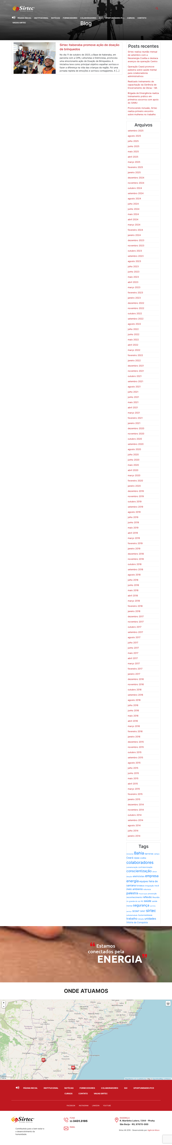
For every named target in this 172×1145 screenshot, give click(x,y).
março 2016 (134, 726)
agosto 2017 (134, 637)
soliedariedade (131, 915)
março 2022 (134, 350)
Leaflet (139, 1079)
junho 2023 (133, 271)
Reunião (156, 897)
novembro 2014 (136, 809)
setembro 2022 (136, 318)
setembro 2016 (135, 694)
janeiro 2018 (134, 611)
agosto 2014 (134, 825)
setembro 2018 (135, 569)
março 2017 (134, 663)
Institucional (41, 18)
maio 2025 (133, 151)
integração (149, 886)
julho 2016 (133, 705)
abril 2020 (133, 470)
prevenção (152, 894)
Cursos (131, 18)
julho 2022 (133, 329)
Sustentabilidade (145, 915)
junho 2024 (133, 209)
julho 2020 (133, 454)
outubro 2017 (134, 627)
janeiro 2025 (134, 172)
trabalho (131, 918)
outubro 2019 (134, 501)
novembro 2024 (136, 183)
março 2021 (134, 412)
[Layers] (168, 1003)
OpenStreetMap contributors (162, 1079)
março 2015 (134, 788)
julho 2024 (133, 203)
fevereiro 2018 (135, 606)
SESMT (135, 911)
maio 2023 (133, 277)
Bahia (139, 853)
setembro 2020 (136, 444)
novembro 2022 (136, 308)
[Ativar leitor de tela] (13, 17)
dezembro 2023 (136, 240)
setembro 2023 (136, 256)
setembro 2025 (136, 130)
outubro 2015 (134, 752)
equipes (143, 881)
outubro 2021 (134, 376)
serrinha (152, 906)
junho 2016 (133, 710)
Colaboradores (88, 18)
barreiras (149, 854)
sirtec (151, 910)
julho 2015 (133, 768)
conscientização (139, 871)
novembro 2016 (136, 684)
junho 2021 (133, 397)
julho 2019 (133, 517)
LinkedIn (95, 1106)
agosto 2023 (134, 261)
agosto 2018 (134, 574)
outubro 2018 (134, 564)
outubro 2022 (135, 313)
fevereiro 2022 (135, 355)
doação (129, 876)
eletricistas (138, 876)
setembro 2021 (135, 381)
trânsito (141, 919)
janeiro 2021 (134, 423)
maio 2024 (133, 214)
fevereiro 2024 (135, 230)
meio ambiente (134, 889)
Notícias (55, 18)
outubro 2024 (135, 188)
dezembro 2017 (136, 616)
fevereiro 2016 (135, 731)
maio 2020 (133, 465)
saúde (147, 901)
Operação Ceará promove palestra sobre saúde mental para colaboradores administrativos (142, 71)
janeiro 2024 (134, 235)
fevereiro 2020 (135, 480)
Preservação (143, 894)
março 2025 (134, 162)
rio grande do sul (133, 901)
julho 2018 (133, 580)
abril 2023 (133, 282)
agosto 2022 (134, 324)
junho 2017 (133, 647)
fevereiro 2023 (135, 292)
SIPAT (142, 911)
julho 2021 (133, 391)
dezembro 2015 (136, 741)
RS (142, 901)
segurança (141, 905)
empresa (152, 876)
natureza (147, 889)
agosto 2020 (134, 449)
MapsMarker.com (131, 1079)
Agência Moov (154, 1130)
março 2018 (134, 600)
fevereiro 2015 (135, 794)
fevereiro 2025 (135, 167)
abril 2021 (133, 407)
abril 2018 (133, 595)
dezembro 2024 (136, 177)
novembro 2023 (136, 245)
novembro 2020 (136, 433)
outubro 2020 (135, 438)
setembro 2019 (135, 506)
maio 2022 (133, 339)
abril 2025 (133, 156)
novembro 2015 (136, 747)
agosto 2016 (134, 700)
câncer (154, 872)
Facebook (71, 1106)
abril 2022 (133, 344)
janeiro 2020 (134, 485)
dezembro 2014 (136, 804)
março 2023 (134, 287)
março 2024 (134, 224)
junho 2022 (133, 334)
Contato (141, 18)
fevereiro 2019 (135, 543)
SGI (100, 18)
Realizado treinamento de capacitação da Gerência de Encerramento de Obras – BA (142, 84)
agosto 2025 (134, 135)
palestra (132, 893)
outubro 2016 (134, 689)
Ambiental (129, 854)
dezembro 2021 (136, 365)
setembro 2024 (136, 193)
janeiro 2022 (134, 360)
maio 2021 (133, 402)
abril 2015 (133, 783)
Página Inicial (24, 18)
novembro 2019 (136, 496)
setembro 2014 (135, 820)
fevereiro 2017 (135, 668)
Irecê (157, 886)
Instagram (83, 1106)
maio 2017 (133, 653)
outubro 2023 (135, 250)
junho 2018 (133, 585)
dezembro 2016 (136, 679)
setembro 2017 (135, 632)
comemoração (132, 867)
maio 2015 (133, 778)
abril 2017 (133, 658)
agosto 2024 (134, 198)
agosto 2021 (134, 386)
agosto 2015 (134, 762)
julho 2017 (133, 642)
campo (156, 854)
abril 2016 (133, 721)
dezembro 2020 (136, 428)
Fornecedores (70, 18)
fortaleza (140, 885)
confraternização (145, 867)
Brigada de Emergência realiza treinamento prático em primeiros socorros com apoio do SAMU (143, 98)
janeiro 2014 (134, 836)
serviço (129, 911)
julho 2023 (133, 266)
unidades (150, 918)
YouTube (107, 1106)
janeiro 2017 (134, 674)
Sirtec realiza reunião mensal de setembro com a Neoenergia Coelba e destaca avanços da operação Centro (143, 56)
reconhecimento (134, 897)
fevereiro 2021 (135, 418)
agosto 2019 (134, 512)
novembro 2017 (136, 621)
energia (132, 881)
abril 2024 (133, 219)
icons (144, 1079)
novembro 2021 (136, 371)
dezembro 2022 (136, 303)
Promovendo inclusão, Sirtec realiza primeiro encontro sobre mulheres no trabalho (142, 111)
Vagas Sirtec (19, 23)
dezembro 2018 (136, 553)
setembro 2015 (135, 757)
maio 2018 (133, 590)
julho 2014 (133, 830)
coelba (143, 858)
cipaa (136, 857)
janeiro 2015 (134, 799)
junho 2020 (133, 459)
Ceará (129, 857)
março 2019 (134, 538)
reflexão (147, 897)
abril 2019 (133, 533)
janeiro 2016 (134, 736)
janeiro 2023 (134, 297)
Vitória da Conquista (137, 922)
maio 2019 (133, 527)
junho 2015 (133, 773)
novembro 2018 (136, 559)
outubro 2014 (134, 815)
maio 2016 (133, 715)
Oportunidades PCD (114, 18)
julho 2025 (133, 141)
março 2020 (134, 475)
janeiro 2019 (134, 548)
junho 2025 (133, 146)
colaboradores (139, 862)
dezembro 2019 (136, 491)
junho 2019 (133, 522)
